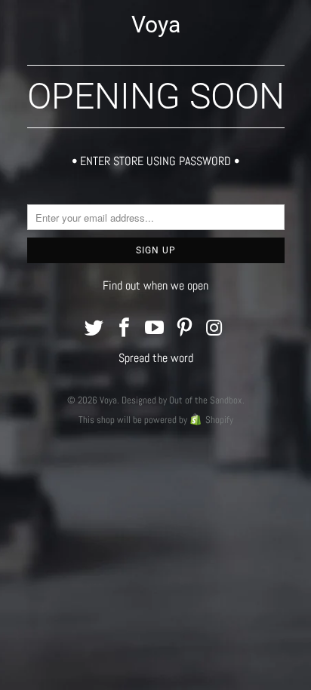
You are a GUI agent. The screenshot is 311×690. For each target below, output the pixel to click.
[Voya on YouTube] (155, 329)
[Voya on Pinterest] (185, 329)
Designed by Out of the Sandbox (182, 400)
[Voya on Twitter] (95, 329)
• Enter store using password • (155, 161)
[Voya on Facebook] (124, 329)
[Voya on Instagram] (215, 329)
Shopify (219, 419)
